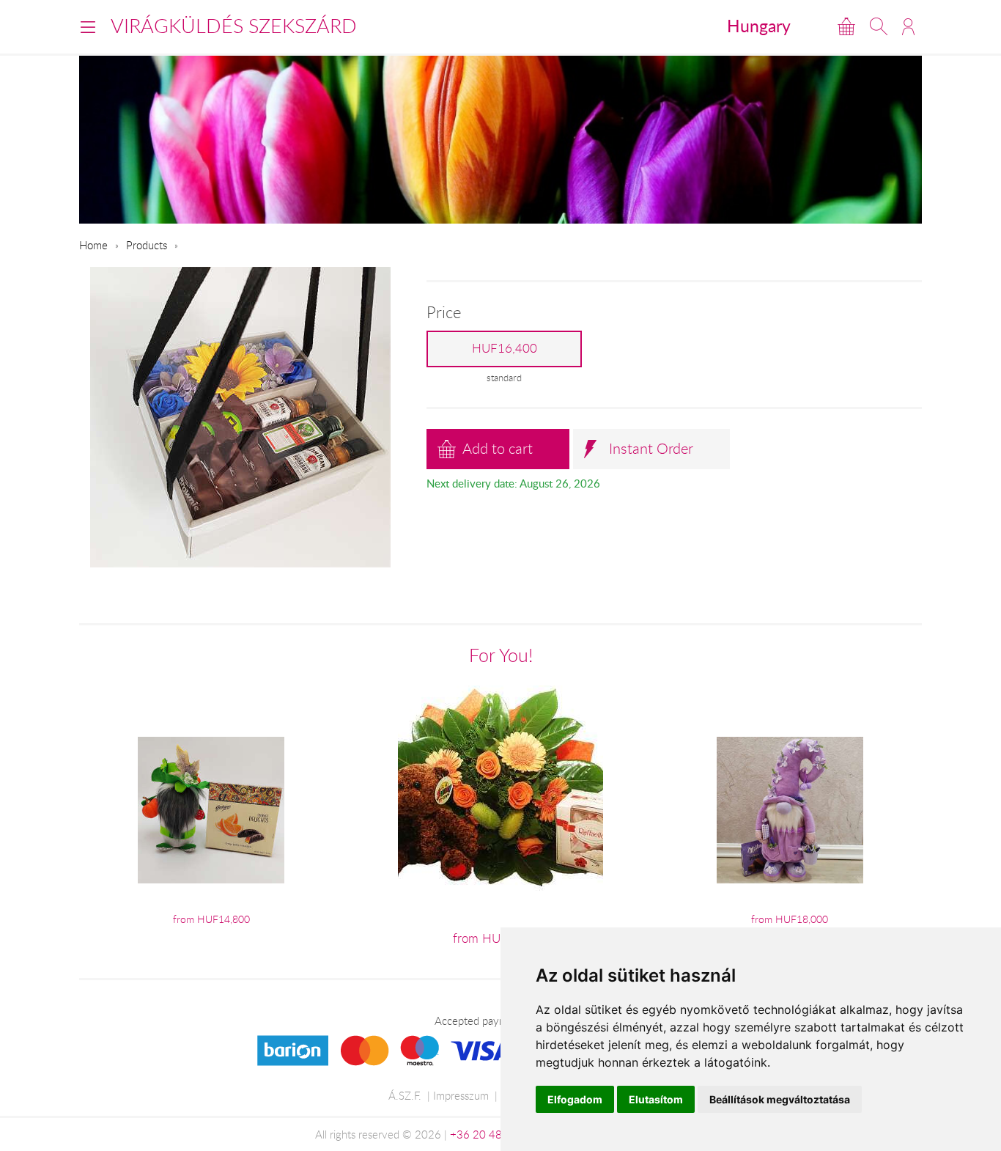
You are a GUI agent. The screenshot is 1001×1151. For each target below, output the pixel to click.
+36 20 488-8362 (494, 1134)
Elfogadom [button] (574, 1099)
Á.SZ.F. (404, 1095)
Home (93, 245)
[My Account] (908, 26)
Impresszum (461, 1095)
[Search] (878, 26)
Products (146, 245)
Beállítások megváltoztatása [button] (779, 1099)
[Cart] (846, 26)
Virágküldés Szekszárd (234, 25)
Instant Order (651, 448)
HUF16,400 (504, 348)
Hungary (759, 26)
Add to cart (497, 448)
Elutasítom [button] (656, 1099)
